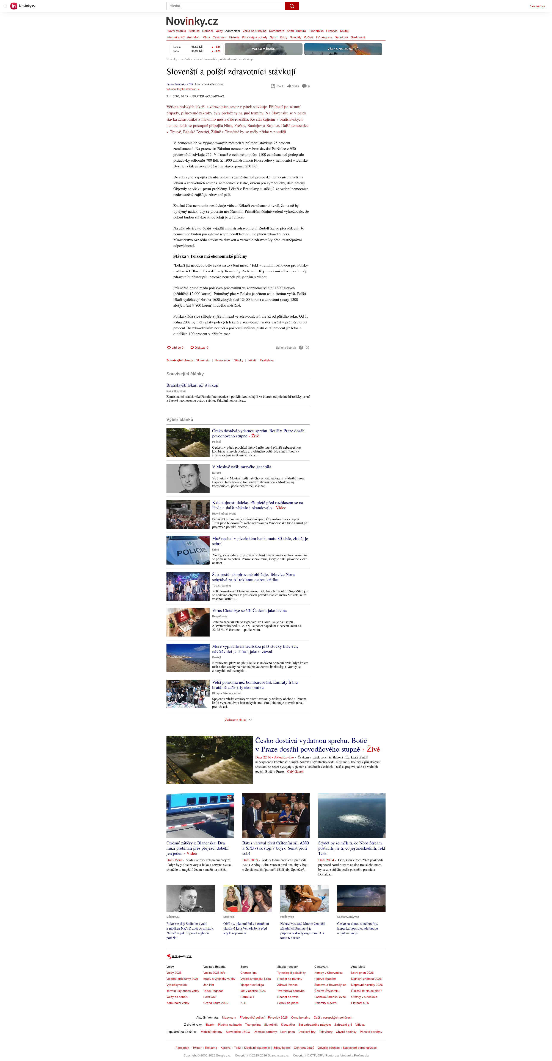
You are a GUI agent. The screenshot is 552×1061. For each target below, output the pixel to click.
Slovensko (203, 360)
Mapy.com (229, 1017)
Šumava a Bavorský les (330, 984)
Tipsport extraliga (252, 984)
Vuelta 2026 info (214, 972)
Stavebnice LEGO (238, 1031)
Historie (234, 37)
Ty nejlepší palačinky (291, 972)
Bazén (210, 1024)
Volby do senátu (177, 997)
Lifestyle (331, 31)
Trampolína (253, 1024)
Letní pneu (287, 1031)
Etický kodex (281, 1047)
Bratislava (267, 360)
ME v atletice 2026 (253, 990)
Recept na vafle (288, 997)
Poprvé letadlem (325, 978)
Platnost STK (360, 1003)
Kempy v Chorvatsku (328, 972)
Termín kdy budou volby (182, 990)
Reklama (211, 1047)
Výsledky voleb (176, 984)
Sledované (358, 37)
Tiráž (237, 1047)
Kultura (301, 31)
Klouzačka (288, 1024)
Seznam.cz (537, 6)
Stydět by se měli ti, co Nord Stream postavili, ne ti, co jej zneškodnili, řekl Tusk (351, 848)
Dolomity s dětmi (325, 1003)
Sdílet (295, 86)
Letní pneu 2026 (362, 972)
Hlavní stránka (176, 31)
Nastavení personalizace (360, 1047)
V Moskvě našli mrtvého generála (241, 467)
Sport (273, 37)
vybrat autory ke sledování (181, 89)
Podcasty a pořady (254, 37)
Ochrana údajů (304, 1047)
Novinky (180, 84)
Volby (219, 31)
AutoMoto (193, 37)
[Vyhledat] (292, 6)
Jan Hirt (208, 984)
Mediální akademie (257, 1047)
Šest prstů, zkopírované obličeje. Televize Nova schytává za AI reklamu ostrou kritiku (253, 576)
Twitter (197, 1047)
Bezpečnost (219, 616)
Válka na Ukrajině (255, 31)
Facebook (182, 1047)
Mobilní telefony (211, 1031)
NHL (243, 1003)
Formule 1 (247, 997)
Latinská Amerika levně (330, 997)
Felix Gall (209, 997)
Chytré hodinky (346, 1031)
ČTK (190, 84)
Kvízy (283, 37)
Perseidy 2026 (278, 1017)
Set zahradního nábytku (314, 1024)
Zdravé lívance (287, 984)
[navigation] (5, 6)
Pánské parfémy (371, 1031)
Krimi (290, 31)
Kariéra (226, 1047)
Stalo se (194, 31)
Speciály (295, 37)
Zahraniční (232, 31)
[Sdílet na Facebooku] (301, 347)
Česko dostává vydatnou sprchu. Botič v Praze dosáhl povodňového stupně (259, 433)
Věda (206, 37)
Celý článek (295, 771)
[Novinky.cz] (192, 22)
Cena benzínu (300, 1017)
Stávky (238, 360)
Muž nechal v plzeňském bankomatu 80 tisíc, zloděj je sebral (260, 540)
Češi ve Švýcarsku (326, 990)
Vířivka (360, 1024)
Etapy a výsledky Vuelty (219, 978)
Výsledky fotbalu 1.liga (255, 978)
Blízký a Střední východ (226, 693)
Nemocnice (222, 360)
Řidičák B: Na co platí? (366, 990)
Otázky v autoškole (364, 997)
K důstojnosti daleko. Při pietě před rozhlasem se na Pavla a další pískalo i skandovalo (257, 504)
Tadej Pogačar (213, 990)
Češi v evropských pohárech (333, 1017)
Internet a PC (175, 37)
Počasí (308, 37)
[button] (188, 442)
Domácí (207, 31)
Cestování (219, 37)
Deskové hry (306, 1031)
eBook (280, 86)
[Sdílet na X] (307, 347)
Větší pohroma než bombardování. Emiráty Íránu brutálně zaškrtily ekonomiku (255, 684)
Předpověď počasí (252, 1017)
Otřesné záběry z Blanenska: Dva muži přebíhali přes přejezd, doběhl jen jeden (197, 848)
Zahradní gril (343, 1024)
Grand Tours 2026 (215, 1003)
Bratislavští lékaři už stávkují (192, 385)
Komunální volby (177, 1003)
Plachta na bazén (230, 1024)
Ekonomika (316, 31)
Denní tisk (341, 37)
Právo (170, 84)
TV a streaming (221, 585)
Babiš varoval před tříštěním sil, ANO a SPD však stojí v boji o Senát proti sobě (275, 848)
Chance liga (248, 972)
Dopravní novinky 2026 (367, 984)
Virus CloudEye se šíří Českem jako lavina (249, 610)
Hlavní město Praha (224, 513)
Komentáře (276, 31)
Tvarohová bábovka (290, 990)
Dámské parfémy (265, 1031)
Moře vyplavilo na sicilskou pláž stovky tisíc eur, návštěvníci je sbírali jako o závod (255, 648)
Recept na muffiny (289, 978)
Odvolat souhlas (329, 1047)
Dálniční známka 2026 (366, 978)
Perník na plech (288, 1003)
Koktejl (344, 31)
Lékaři (252, 360)
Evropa (216, 472)
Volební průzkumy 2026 (182, 978)
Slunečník (271, 1024)
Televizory (325, 1031)
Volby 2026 (174, 972)
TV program (324, 37)
